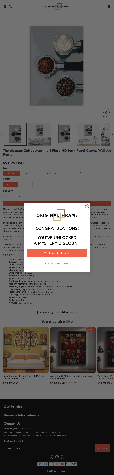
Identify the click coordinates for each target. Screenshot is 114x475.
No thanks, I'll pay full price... (57, 264)
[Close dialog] (87, 206)
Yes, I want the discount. (57, 253)
